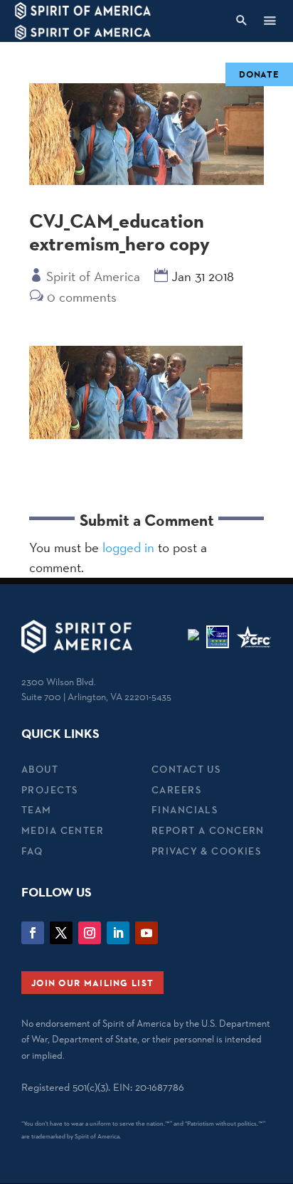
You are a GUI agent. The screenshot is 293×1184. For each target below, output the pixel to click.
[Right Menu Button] (269, 20)
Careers (176, 789)
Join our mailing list (92, 982)
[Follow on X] (61, 932)
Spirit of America (93, 276)
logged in (128, 547)
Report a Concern (208, 830)
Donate (259, 74)
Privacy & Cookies (206, 851)
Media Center (62, 830)
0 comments (82, 296)
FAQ (32, 851)
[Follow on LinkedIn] (118, 932)
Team (36, 809)
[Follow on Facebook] (32, 932)
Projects (49, 789)
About (39, 769)
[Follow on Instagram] (89, 932)
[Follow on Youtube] (146, 932)
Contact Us (185, 769)
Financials (184, 809)
